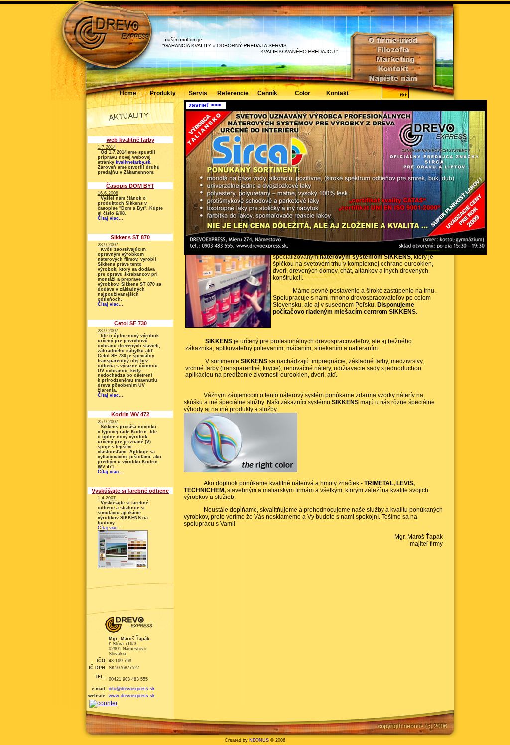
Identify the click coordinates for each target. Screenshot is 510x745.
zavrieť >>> (203, 105)
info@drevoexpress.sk (132, 688)
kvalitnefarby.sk (133, 162)
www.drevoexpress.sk (132, 695)
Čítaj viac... (110, 218)
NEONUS (259, 740)
